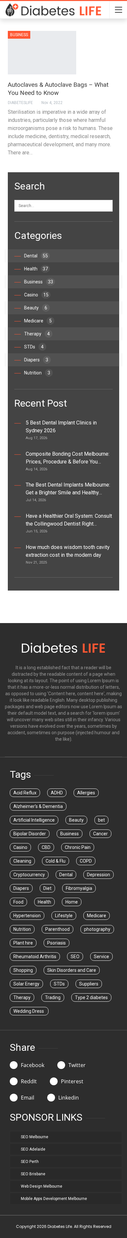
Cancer (100, 833)
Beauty (35, 307)
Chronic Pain (78, 847)
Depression (98, 874)
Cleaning (22, 861)
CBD (46, 847)
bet (101, 820)
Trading (53, 997)
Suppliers (88, 983)
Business (19, 35)
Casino (36, 294)
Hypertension (27, 915)
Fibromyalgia (79, 888)
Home (71, 902)
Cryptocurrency (29, 874)
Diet (47, 888)
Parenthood (57, 929)
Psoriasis (56, 942)
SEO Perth (30, 1161)
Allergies (86, 792)
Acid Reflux (24, 792)
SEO (75, 956)
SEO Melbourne (34, 1137)
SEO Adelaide (33, 1149)
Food (18, 902)
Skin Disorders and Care (71, 970)
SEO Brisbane (33, 1174)
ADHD (57, 792)
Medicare (38, 320)
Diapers (36, 359)
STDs (34, 346)
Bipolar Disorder (29, 833)
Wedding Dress (29, 1011)
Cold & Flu (55, 861)
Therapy (37, 333)
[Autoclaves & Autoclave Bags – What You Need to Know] (42, 52)
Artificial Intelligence (34, 820)
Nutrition (37, 372)
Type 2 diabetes (91, 997)
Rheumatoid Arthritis (34, 956)
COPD (86, 861)
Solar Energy (26, 983)
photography (97, 929)
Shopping (23, 970)
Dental (36, 255)
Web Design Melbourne (41, 1186)
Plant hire (23, 942)
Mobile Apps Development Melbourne (54, 1198)
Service (101, 956)
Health (36, 268)
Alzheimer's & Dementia (38, 806)
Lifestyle (64, 915)
